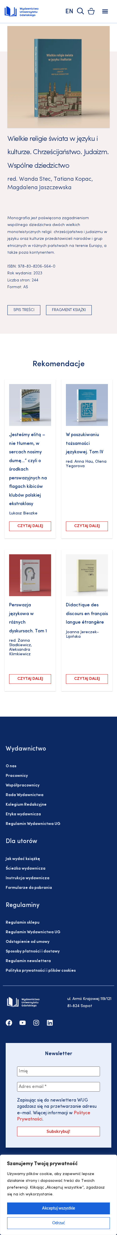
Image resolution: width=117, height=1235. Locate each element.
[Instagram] (36, 1023)
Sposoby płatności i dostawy (33, 951)
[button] (105, 11)
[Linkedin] (50, 1023)
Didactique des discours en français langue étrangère (87, 614)
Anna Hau (83, 462)
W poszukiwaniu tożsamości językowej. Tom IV (84, 443)
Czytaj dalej (30, 526)
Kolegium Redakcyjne (26, 805)
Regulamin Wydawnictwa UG (33, 824)
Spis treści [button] (23, 310)
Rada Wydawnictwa (24, 795)
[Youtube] (22, 1023)
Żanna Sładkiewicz (20, 643)
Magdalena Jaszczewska (39, 188)
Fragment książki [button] (69, 310)
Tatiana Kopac (72, 179)
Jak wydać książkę (23, 859)
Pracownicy (17, 776)
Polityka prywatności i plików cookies (41, 971)
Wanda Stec (35, 179)
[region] (58, 1195)
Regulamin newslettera (28, 961)
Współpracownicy (22, 785)
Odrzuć (58, 1223)
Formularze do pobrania (29, 888)
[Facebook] (9, 1023)
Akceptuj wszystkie (58, 1208)
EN (69, 11)
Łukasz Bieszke (23, 513)
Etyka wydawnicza (23, 814)
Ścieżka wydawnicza (25, 869)
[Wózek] (91, 11)
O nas (11, 766)
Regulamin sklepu (22, 923)
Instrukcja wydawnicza (27, 878)
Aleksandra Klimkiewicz (20, 652)
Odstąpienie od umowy (27, 942)
